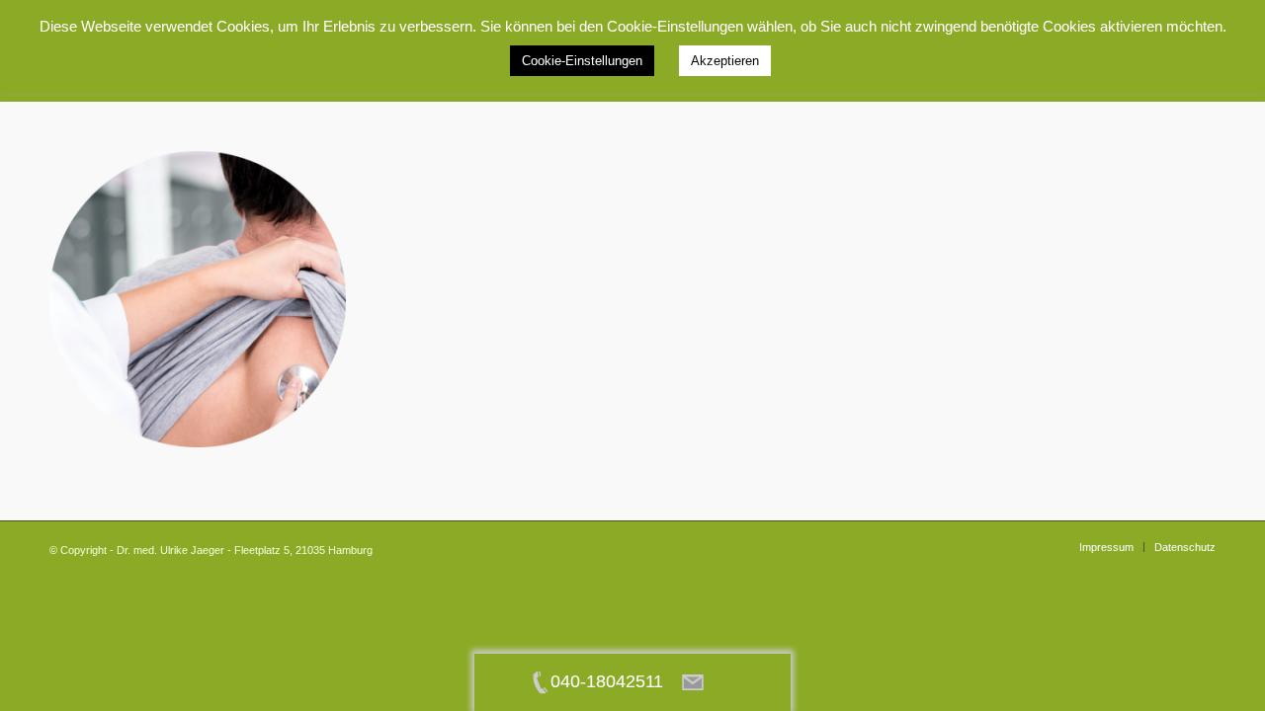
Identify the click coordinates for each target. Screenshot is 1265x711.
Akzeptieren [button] (725, 60)
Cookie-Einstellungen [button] (582, 60)
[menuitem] (1106, 547)
